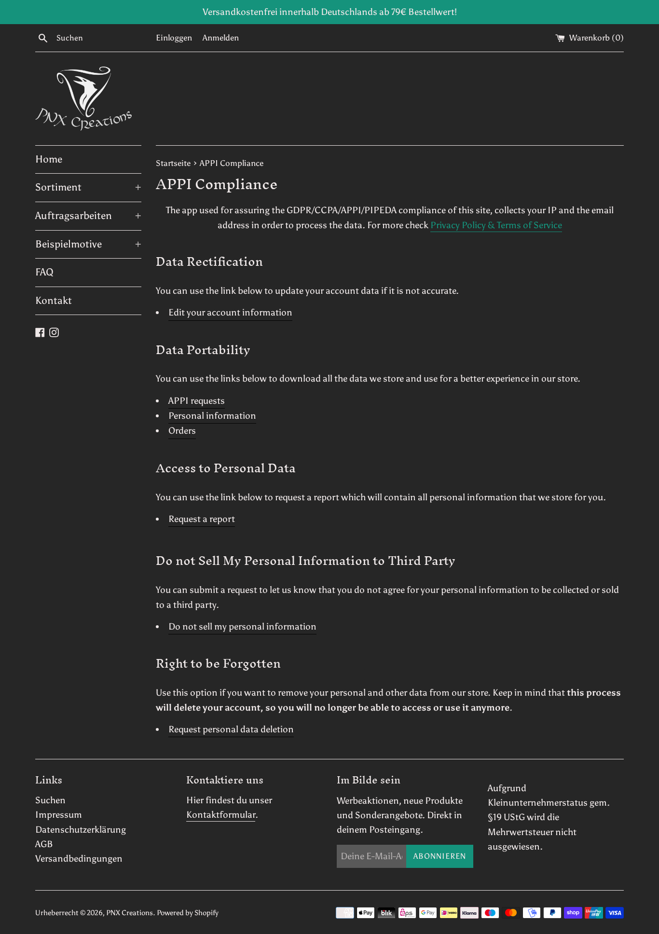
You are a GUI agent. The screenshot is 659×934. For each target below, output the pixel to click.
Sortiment (88, 187)
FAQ (44, 272)
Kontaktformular (220, 814)
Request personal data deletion (231, 729)
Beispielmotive (88, 244)
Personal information (212, 415)
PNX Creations (129, 912)
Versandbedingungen (79, 858)
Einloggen (174, 38)
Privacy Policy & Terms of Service (496, 225)
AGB (44, 844)
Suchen (50, 800)
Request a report (201, 518)
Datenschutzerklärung (80, 829)
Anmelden (221, 38)
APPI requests (196, 400)
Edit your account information (230, 312)
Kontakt (53, 300)
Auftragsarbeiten (88, 215)
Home (48, 159)
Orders (182, 430)
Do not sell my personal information (242, 626)
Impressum (58, 814)
